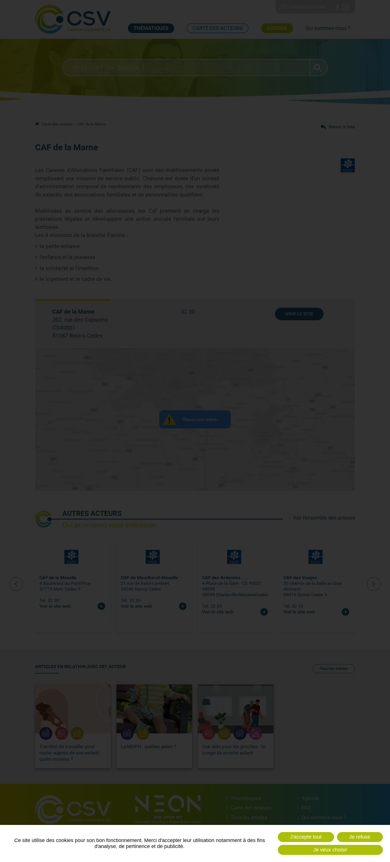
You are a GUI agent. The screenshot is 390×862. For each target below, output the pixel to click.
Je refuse (359, 837)
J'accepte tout (305, 837)
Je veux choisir (330, 850)
